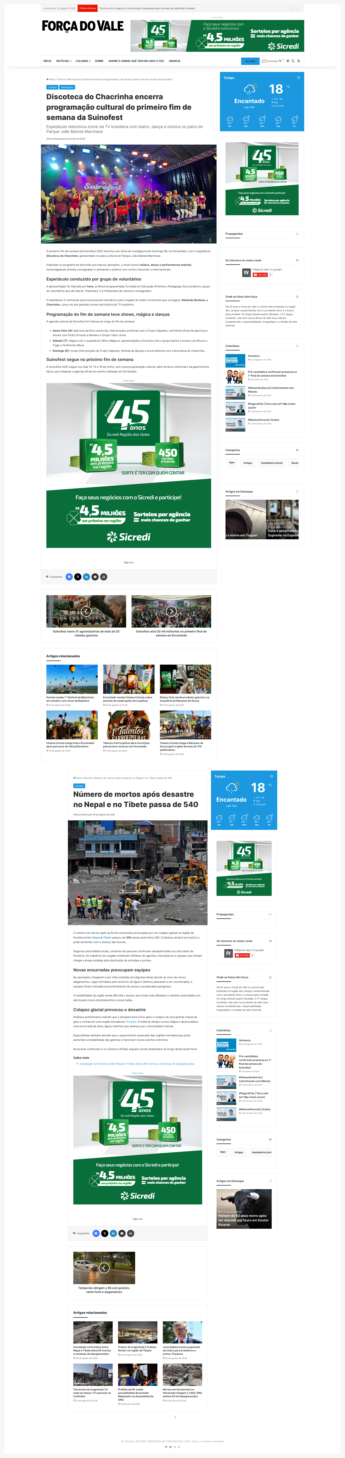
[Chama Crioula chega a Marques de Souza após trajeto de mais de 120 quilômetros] (185, 724)
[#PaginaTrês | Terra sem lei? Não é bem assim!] (235, 409)
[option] (262, 519)
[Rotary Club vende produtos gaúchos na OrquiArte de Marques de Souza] (185, 679)
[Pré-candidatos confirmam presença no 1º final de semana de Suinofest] (235, 377)
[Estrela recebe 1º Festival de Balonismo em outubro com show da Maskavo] (72, 679)
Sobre (99, 60)
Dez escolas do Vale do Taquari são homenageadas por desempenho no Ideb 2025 (145, 8)
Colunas (82, 60)
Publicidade (128, 380)
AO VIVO (250, 61)
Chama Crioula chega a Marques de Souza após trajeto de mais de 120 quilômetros (181, 746)
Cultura (61, 79)
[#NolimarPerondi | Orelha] (235, 425)
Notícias (62, 60)
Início (47, 60)
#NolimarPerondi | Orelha (263, 419)
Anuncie (174, 60)
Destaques (67, 87)
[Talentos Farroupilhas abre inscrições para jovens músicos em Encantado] (129, 724)
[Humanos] (235, 361)
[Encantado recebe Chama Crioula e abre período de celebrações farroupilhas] (129, 679)
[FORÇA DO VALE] (83, 26)
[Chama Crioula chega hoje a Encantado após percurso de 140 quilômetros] (72, 724)
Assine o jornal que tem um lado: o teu (136, 60)
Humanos (254, 355)
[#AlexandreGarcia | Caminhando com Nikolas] (235, 393)
